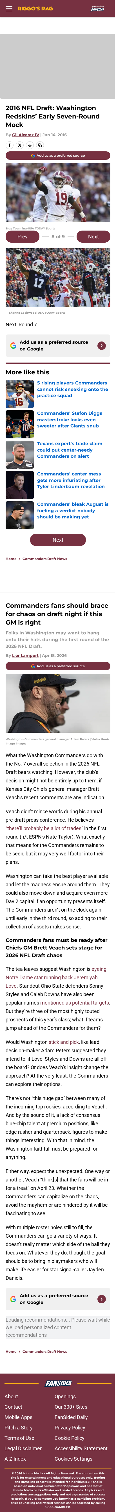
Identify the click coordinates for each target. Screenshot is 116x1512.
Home (11, 559)
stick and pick (64, 1042)
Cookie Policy (69, 1438)
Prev (22, 237)
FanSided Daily (71, 1417)
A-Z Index (15, 1459)
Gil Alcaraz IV (25, 134)
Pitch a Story (19, 1428)
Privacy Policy (70, 1428)
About (11, 1396)
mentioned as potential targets (74, 1003)
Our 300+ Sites (71, 1407)
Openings (65, 1396)
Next (93, 237)
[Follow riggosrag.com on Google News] (101, 345)
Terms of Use (19, 1438)
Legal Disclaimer (23, 1448)
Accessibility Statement (81, 1448)
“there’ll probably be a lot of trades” (44, 828)
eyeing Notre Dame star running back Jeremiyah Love (56, 977)
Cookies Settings (73, 1459)
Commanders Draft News (45, 559)
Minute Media (33, 1473)
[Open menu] (9, 8)
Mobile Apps (18, 1417)
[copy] (40, 145)
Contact (13, 1407)
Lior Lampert (25, 655)
